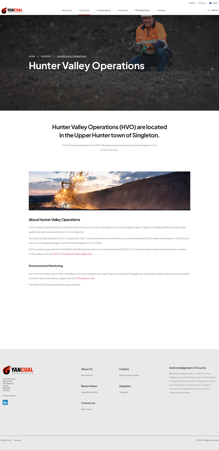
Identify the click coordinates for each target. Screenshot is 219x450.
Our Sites (46, 56)
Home (32, 56)
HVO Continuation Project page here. (73, 253)
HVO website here (85, 278)
